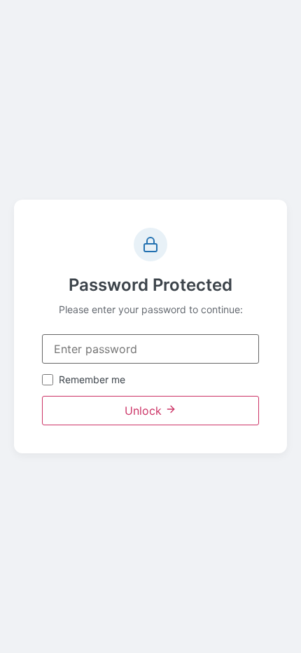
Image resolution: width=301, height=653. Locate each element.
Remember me (92, 380)
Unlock (145, 411)
